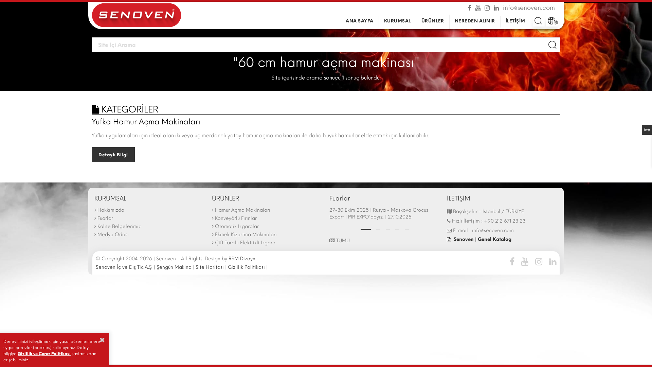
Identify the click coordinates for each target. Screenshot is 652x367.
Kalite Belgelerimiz (119, 226)
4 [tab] (397, 229)
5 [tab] (407, 229)
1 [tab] (366, 229)
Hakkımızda (110, 210)
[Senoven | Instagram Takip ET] (487, 7)
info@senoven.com (529, 7)
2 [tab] (378, 229)
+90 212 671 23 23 (504, 221)
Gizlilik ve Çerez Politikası (44, 353)
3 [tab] (388, 229)
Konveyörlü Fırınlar (236, 218)
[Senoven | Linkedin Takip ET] (497, 7)
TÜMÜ (342, 241)
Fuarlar (105, 218)
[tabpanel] (384, 214)
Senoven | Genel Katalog (482, 239)
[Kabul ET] (102, 339)
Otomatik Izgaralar (237, 226)
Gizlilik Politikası (246, 267)
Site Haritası (210, 267)
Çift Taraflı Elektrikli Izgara (245, 243)
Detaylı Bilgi (113, 154)
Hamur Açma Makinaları (242, 210)
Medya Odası (113, 235)
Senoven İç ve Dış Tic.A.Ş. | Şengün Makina (144, 267)
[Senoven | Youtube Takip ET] (478, 7)
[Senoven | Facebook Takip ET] (470, 7)
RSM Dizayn (242, 259)
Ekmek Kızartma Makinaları (246, 235)
